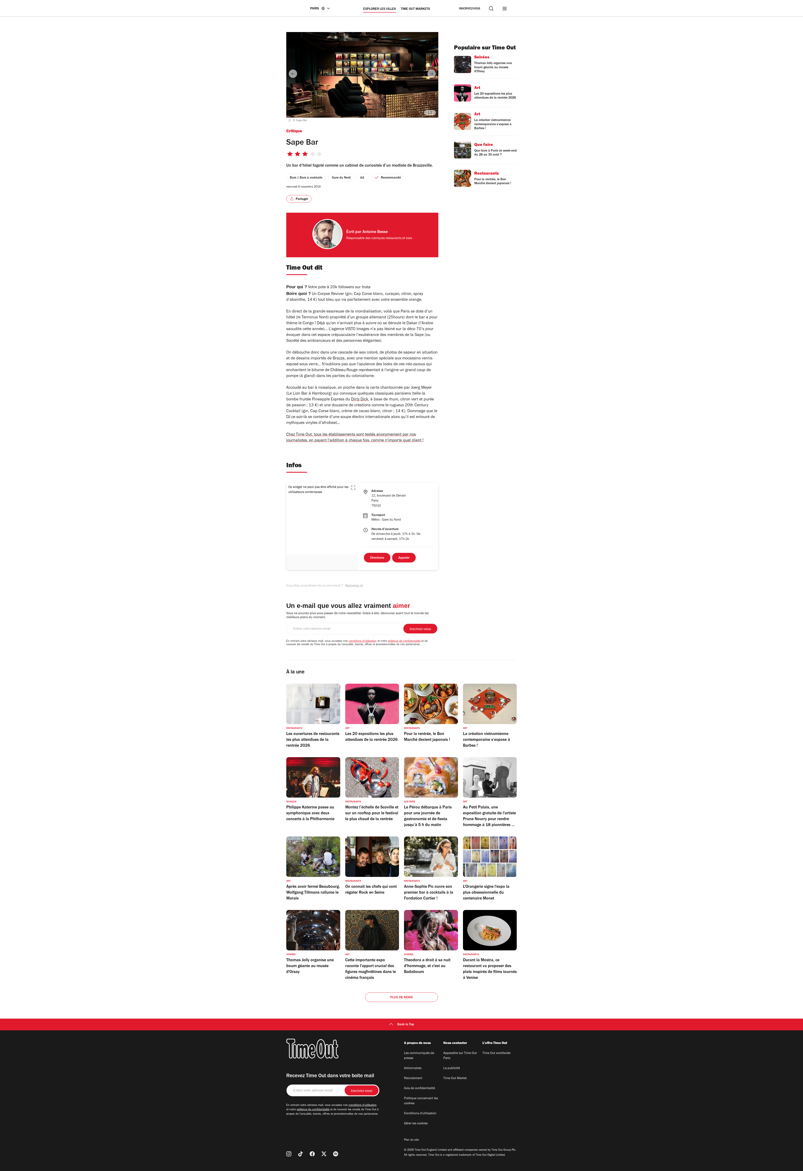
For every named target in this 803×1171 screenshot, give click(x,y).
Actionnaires (412, 1068)
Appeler (403, 558)
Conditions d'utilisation (420, 1113)
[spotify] (335, 1153)
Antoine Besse (375, 232)
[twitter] (323, 1153)
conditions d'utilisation (363, 641)
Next (431, 73)
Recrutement (413, 1078)
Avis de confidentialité (419, 1088)
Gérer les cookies (416, 1123)
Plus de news (401, 997)
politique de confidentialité (404, 641)
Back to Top (405, 1024)
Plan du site (411, 1140)
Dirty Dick (359, 400)
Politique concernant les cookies (421, 1101)
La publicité (451, 1068)
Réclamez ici (354, 586)
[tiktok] (300, 1153)
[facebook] (312, 1153)
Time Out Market (455, 1078)
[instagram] (288, 1153)
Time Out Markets (415, 9)
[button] (353, 487)
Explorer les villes (379, 9)
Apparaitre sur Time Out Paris (460, 1056)
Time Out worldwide (496, 1053)
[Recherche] (491, 8)
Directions (377, 558)
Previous (293, 73)
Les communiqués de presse (419, 1056)
